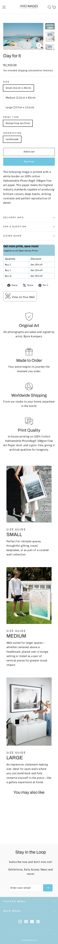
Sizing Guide (12, 236)
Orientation (12, 133)
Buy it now (29, 161)
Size (6, 82)
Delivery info (13, 217)
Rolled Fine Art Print (18, 123)
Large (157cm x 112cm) (20, 107)
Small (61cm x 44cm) (18, 87)
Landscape (12, 139)
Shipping (22, 70)
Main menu (12, 911)
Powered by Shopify (29, 940)
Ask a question (14, 226)
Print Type (11, 117)
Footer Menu (14, 901)
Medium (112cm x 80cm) (20, 97)
